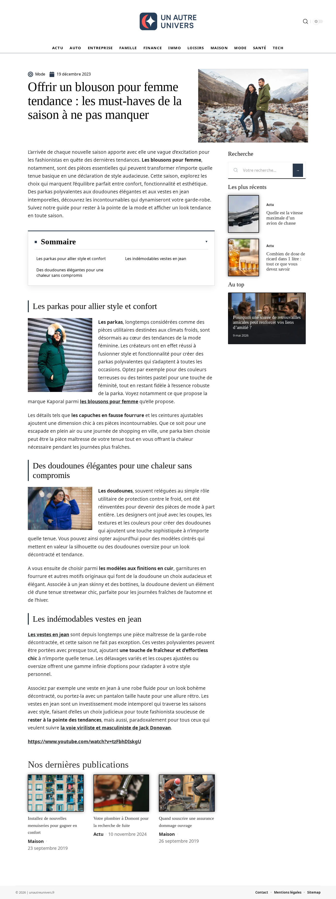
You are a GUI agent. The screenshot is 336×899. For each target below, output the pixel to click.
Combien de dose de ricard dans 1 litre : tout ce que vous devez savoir (285, 261)
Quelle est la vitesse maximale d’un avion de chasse (284, 218)
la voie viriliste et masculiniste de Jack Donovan (116, 728)
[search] (305, 21)
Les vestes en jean (48, 634)
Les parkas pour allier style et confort (71, 258)
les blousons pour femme (109, 401)
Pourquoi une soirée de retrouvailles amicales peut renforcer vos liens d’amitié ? (267, 322)
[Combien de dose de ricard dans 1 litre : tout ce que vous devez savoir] (243, 257)
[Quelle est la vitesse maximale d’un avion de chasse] (243, 213)
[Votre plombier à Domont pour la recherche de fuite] (121, 793)
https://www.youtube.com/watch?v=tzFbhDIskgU (84, 741)
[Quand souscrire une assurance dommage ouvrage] (186, 793)
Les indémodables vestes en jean (155, 258)
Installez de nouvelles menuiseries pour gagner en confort (52, 825)
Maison (36, 841)
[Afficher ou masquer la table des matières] (142, 242)
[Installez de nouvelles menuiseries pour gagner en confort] (55, 793)
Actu (98, 834)
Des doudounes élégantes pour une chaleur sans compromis (69, 272)
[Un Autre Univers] (168, 21)
